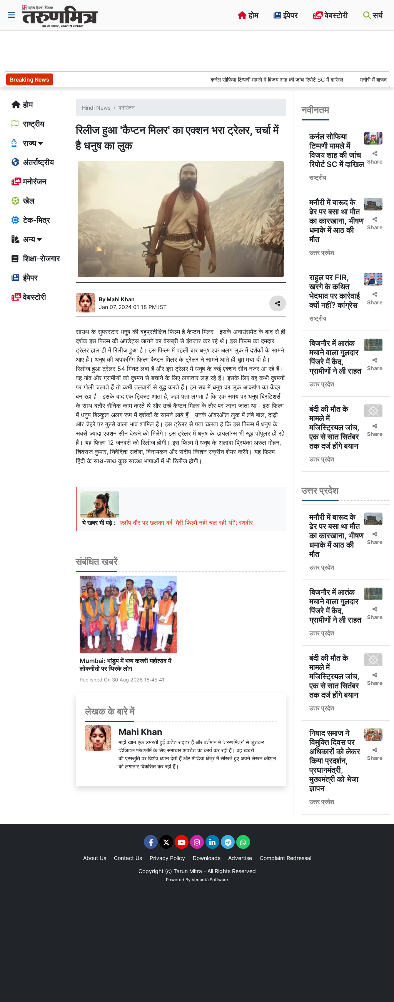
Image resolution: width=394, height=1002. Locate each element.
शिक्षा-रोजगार (40, 258)
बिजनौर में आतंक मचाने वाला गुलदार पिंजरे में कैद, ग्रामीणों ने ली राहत (335, 357)
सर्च (376, 15)
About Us (94, 858)
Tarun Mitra (188, 871)
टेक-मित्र (35, 220)
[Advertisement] (144, 50)
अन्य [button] (29, 239)
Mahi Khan (140, 731)
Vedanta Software (210, 879)
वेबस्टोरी (335, 15)
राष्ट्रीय (32, 124)
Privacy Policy (167, 858)
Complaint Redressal (285, 858)
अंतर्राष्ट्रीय (37, 162)
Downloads (206, 858)
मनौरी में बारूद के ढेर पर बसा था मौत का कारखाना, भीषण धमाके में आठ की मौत (336, 221)
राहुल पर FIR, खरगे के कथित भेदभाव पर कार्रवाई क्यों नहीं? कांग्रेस (334, 291)
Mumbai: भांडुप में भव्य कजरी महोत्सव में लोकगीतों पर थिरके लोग (125, 664)
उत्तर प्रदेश (321, 252)
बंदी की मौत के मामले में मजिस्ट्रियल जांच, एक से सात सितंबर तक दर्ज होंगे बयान (334, 427)
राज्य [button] (29, 143)
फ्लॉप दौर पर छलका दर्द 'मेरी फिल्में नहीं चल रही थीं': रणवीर (186, 522)
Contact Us (128, 858)
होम (252, 15)
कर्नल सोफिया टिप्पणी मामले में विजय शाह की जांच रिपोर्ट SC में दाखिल (261, 79)
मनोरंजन (33, 181)
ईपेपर (289, 15)
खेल (27, 200)
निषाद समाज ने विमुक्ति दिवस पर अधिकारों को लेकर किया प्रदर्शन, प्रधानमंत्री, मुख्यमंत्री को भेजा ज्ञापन (334, 760)
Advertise (240, 858)
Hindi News (96, 107)
